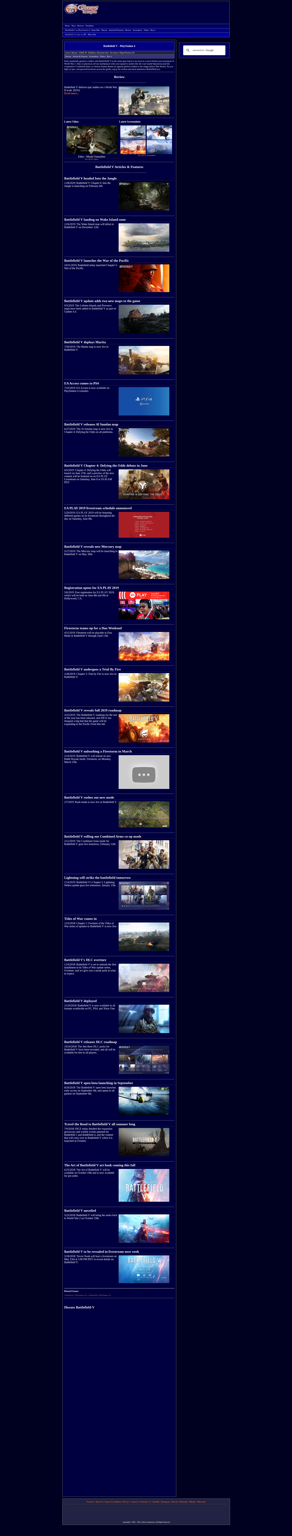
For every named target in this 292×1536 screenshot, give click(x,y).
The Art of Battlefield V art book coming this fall (99, 1165)
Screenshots (137, 30)
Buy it (153, 30)
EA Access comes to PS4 (81, 383)
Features (90, 1502)
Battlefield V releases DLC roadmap (90, 1042)
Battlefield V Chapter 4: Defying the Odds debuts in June (106, 465)
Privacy (126, 1502)
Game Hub (95, 30)
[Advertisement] (165, 9)
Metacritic (201, 1502)
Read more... (71, 93)
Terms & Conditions (113, 1502)
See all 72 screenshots (147, 155)
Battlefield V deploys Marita (85, 342)
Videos (146, 30)
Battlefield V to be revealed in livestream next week (101, 1251)
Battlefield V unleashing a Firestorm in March (98, 751)
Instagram (165, 1502)
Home (82, 9)
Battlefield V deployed (80, 1001)
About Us (99, 1502)
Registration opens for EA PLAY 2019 (91, 588)
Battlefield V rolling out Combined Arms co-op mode (102, 836)
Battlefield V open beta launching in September (98, 1083)
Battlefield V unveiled (80, 1210)
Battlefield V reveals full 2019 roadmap (92, 710)
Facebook (144, 1502)
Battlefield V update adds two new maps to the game (102, 301)
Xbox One (92, 34)
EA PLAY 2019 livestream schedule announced (98, 508)
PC (85, 34)
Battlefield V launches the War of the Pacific (96, 260)
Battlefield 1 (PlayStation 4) (76, 1295)
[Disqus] (119, 1359)
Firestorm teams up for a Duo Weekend (93, 628)
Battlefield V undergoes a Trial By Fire (92, 669)
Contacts (134, 1502)
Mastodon (184, 1502)
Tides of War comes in (80, 918)
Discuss (104, 30)
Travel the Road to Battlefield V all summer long (99, 1124)
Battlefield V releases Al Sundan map (91, 424)
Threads (174, 1502)
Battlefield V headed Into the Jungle (90, 178)
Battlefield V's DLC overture (85, 960)
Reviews (80, 26)
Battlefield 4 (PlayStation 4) (100, 1295)
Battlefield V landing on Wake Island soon (95, 219)
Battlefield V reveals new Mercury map (92, 546)
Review (128, 30)
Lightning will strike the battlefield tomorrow (97, 877)
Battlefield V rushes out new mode (89, 797)
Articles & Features (116, 30)
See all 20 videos (91, 159)
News (73, 26)
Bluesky (192, 1502)
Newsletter (90, 26)
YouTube (156, 1502)
